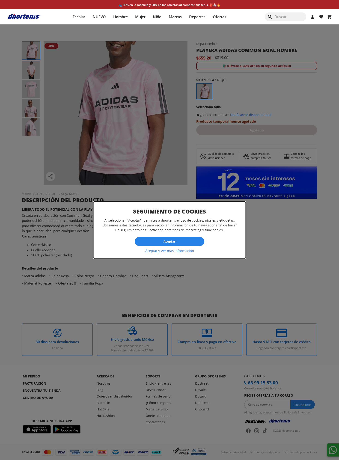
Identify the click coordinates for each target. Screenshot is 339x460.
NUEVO (99, 16)
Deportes (197, 16)
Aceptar (169, 241)
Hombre (120, 16)
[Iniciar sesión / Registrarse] (312, 17)
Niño (157, 16)
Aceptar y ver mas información (169, 250)
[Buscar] (270, 16)
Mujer (140, 16)
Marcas (175, 16)
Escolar (79, 16)
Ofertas (219, 16)
